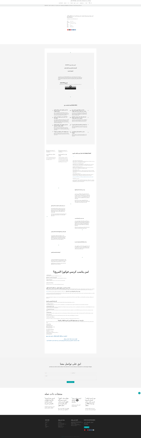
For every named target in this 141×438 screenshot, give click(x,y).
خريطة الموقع (63, 436)
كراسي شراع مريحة (58, 5)
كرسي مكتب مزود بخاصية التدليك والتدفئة (76, 405)
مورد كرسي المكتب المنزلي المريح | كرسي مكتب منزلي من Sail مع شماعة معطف (90, 409)
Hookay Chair (46, 5)
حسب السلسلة (53, 5)
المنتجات (49, 5)
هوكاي (82, 200)
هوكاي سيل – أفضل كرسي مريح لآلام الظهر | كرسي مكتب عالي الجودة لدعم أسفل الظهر (63, 409)
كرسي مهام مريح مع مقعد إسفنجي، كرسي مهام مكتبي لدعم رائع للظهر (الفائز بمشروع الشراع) (71, 5)
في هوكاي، (47, 291)
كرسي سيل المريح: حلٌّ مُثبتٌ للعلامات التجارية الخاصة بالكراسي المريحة (49, 407)
